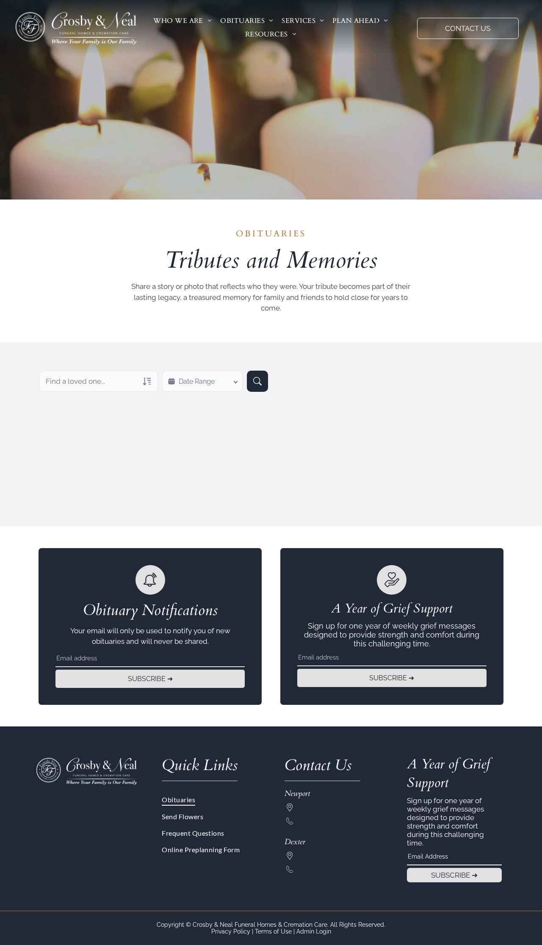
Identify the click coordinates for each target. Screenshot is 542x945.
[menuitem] (182, 21)
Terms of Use (273, 931)
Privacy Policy (230, 931)
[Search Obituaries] (257, 381)
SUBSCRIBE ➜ (150, 679)
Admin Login (313, 931)
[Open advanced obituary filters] (147, 381)
